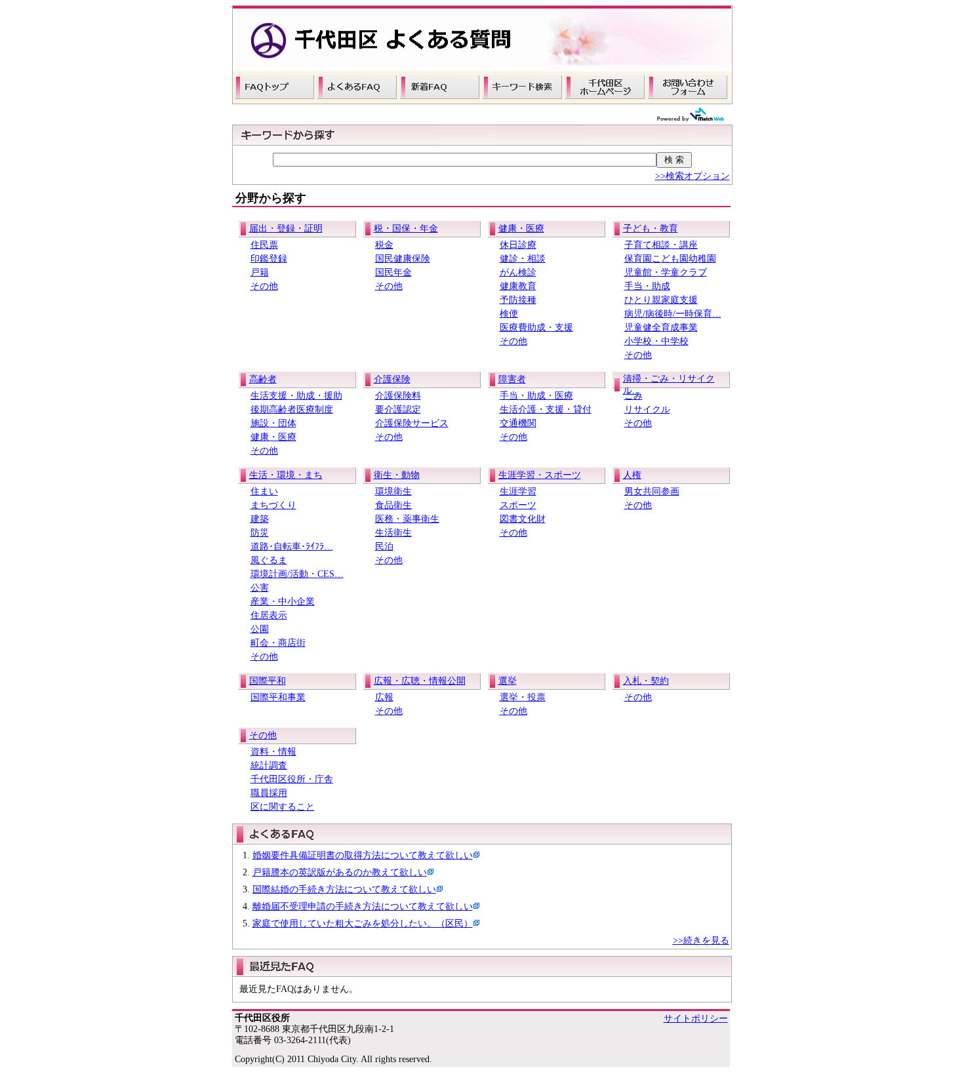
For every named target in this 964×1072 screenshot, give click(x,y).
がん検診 (518, 272)
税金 (384, 245)
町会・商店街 (278, 643)
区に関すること (283, 807)
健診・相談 (523, 259)
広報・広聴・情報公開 (420, 681)
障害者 (512, 379)
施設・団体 (273, 423)
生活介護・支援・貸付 (546, 409)
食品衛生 (393, 505)
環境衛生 (393, 491)
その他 (264, 286)
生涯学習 (518, 491)
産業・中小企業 (283, 601)
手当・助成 (647, 286)
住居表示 (269, 615)
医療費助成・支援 (536, 327)
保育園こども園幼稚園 (670, 259)
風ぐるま (269, 560)
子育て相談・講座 (661, 245)
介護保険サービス (412, 423)
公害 (260, 588)
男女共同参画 (651, 491)
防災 (260, 533)
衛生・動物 (397, 475)
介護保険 (392, 379)
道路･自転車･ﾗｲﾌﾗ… (292, 546)
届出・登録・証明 (286, 228)
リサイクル (647, 409)
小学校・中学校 (656, 341)
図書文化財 (523, 519)
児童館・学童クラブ (665, 272)
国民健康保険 (402, 259)
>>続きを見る (701, 940)
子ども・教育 (650, 228)
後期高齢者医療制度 (292, 409)
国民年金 (393, 272)
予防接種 (518, 300)
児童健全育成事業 (661, 327)
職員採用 (269, 793)
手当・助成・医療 (536, 396)
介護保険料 (398, 396)
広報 (384, 697)
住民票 (264, 245)
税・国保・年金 (406, 228)
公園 (260, 629)
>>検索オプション (692, 176)
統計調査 (269, 765)
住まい (264, 491)
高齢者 (263, 379)
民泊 (384, 546)
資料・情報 (273, 752)
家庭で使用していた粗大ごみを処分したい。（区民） (362, 923)
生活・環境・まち (286, 475)
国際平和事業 (278, 697)
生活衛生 (393, 533)
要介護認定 (398, 409)
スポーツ (518, 505)
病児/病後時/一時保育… (672, 314)
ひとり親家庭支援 (661, 300)
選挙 (507, 681)
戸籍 (260, 272)
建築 (260, 519)
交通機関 (518, 423)
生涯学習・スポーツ (539, 475)
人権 (632, 475)
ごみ (633, 396)
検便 (509, 314)
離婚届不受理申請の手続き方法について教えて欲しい (362, 906)
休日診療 (518, 245)
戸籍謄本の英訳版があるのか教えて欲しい (339, 872)
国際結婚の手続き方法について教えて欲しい (344, 889)
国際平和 (267, 681)
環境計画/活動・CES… (297, 574)
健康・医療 (521, 228)
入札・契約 (646, 681)
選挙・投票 (523, 697)
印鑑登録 (269, 259)
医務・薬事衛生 (407, 519)
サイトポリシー (696, 1018)
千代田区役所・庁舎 (292, 779)
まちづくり (273, 505)
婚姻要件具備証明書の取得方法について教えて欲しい (362, 855)
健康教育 (518, 286)
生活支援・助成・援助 (296, 396)
